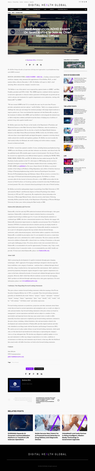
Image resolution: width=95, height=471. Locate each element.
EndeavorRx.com (44, 251)
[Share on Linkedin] (41, 64)
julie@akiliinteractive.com (16, 357)
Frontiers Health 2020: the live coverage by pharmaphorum (80, 169)
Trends (12, 9)
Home (9, 12)
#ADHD (33, 77)
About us (10, 2)
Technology (36, 9)
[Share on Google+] (33, 64)
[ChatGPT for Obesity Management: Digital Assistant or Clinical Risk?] (68, 148)
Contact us (26, 2)
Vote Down (40, 368)
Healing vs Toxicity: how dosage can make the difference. (79, 160)
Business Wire (31, 60)
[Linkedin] (84, 1)
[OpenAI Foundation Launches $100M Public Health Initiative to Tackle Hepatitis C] (68, 131)
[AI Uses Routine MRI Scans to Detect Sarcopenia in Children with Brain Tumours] (68, 139)
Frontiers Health (62, 9)
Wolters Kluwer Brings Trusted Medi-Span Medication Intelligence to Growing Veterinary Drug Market (80, 98)
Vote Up (30, 368)
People (20, 9)
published (22, 166)
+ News (27, 9)
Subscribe (32, 2)
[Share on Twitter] (30, 64)
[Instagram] (86, 1)
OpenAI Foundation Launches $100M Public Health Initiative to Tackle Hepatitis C (79, 130)
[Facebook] (79, 1)
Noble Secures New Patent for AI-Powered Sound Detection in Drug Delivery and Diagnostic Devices (80, 80)
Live (45, 9)
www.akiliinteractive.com (29, 281)
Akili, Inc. (40, 77)
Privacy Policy (15, 2)
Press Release (15, 362)
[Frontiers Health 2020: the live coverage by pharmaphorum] (68, 170)
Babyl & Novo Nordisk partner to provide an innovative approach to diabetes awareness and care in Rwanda (22, 399)
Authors (21, 2)
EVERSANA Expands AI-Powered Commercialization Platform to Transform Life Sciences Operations (80, 111)
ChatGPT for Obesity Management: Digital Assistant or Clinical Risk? (79, 147)
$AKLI (28, 77)
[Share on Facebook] (26, 64)
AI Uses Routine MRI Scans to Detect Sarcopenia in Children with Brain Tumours (80, 138)
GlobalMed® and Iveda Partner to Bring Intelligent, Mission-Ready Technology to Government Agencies (80, 88)
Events (52, 9)
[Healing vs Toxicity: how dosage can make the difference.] (68, 162)
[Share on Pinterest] (37, 64)
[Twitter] (82, 1)
